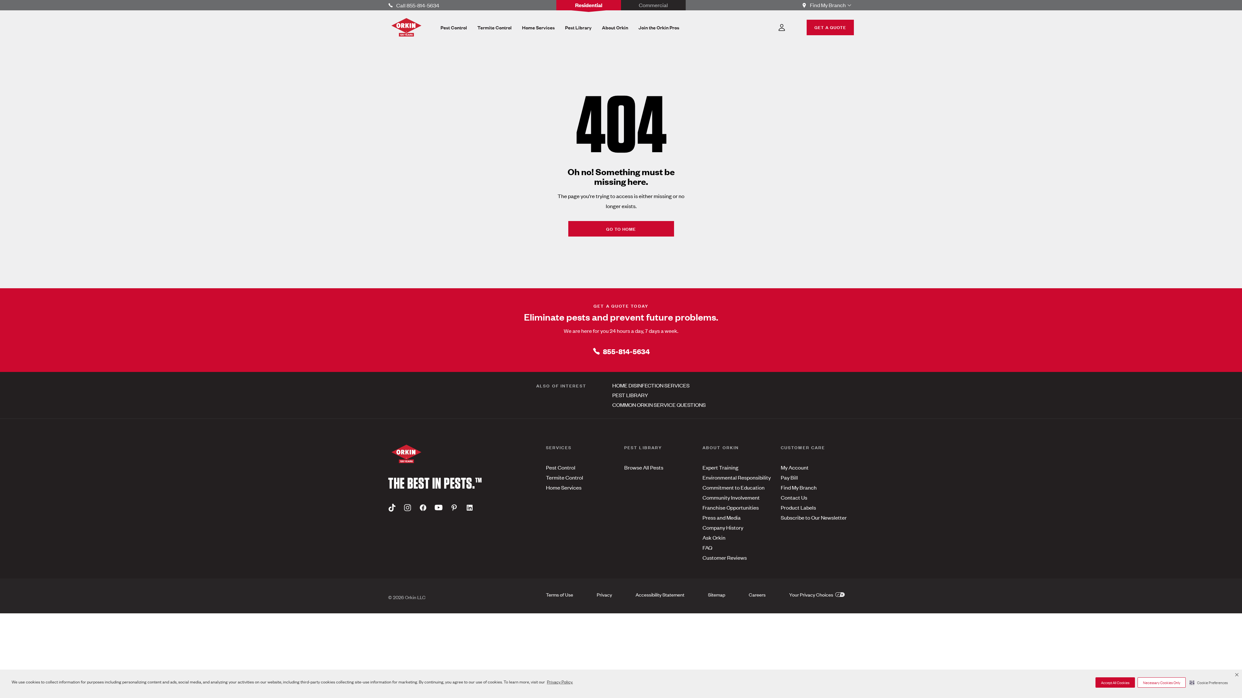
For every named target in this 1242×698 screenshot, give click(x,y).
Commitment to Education (734, 487)
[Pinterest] (454, 507)
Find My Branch (799, 487)
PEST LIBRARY (630, 394)
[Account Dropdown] (781, 27)
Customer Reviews (725, 557)
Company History (723, 527)
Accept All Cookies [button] (1115, 682)
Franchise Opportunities (731, 507)
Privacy (604, 594)
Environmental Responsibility (737, 477)
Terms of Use (559, 594)
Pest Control (560, 467)
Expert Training (720, 467)
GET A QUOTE (830, 27)
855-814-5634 (626, 351)
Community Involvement (731, 497)
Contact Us (794, 497)
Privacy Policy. (560, 682)
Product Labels (798, 507)
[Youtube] (438, 507)
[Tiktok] (392, 507)
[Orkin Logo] (406, 27)
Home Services (564, 487)
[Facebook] (423, 507)
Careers (757, 594)
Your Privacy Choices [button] (811, 594)
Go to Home (621, 228)
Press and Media (722, 517)
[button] (1208, 682)
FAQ (707, 547)
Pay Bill (789, 477)
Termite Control (564, 477)
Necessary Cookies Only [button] (1161, 682)
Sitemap (716, 594)
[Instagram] (407, 507)
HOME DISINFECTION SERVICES (651, 385)
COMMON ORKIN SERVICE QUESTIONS (659, 404)
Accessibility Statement (660, 594)
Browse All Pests (643, 467)
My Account (795, 467)
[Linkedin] (470, 507)
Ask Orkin (714, 537)
